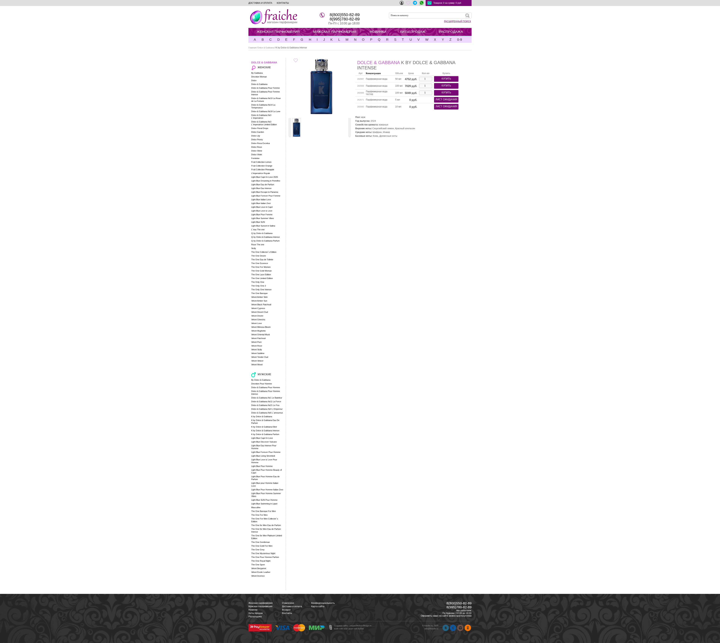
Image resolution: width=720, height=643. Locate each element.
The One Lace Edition (261, 274)
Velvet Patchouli (258, 338)
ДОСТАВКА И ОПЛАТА (260, 3)
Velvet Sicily (256, 349)
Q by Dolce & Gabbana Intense (265, 237)
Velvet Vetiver (257, 361)
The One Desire (258, 256)
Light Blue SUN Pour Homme (264, 500)
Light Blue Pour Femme (261, 214)
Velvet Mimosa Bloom (261, 327)
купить (446, 78)
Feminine (255, 158)
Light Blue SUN (258, 222)
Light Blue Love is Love (261, 211)
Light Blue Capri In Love (262, 438)
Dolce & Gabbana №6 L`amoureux (267, 413)
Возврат (286, 609)
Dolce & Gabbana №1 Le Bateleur (266, 398)
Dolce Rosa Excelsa (260, 143)
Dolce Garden (257, 132)
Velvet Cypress (258, 308)
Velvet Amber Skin (259, 297)
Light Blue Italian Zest (261, 203)
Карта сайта (317, 606)
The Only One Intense (261, 289)
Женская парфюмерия (260, 603)
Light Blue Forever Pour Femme (265, 196)
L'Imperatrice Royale (260, 173)
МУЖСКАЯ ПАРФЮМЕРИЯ (334, 32)
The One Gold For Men (261, 546)
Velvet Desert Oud (259, 312)
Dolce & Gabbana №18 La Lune (265, 111)
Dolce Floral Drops (259, 128)
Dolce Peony (257, 139)
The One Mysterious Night (263, 553)
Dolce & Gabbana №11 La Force (266, 401)
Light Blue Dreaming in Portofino (265, 181)
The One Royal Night (260, 561)
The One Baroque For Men (263, 511)
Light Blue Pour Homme (262, 466)
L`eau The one (258, 229)
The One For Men (259, 515)
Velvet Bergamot (258, 568)
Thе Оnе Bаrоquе (259, 293)
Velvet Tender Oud (259, 357)
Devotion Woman (259, 77)
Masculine (255, 507)
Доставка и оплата (292, 606)
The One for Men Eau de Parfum (266, 525)
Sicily (253, 248)
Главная (252, 48)
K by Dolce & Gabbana (261, 416)
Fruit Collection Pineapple (262, 169)
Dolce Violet (256, 154)
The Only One (257, 282)
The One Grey (258, 549)
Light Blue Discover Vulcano (264, 442)
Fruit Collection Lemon (261, 162)
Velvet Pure (256, 342)
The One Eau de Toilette (262, 259)
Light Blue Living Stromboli (263, 456)
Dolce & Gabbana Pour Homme (265, 387)
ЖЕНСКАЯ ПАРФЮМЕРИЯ (278, 32)
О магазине (288, 603)
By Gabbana (257, 73)
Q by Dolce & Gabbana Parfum (265, 241)
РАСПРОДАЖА (451, 32)
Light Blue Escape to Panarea (264, 192)
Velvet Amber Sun (259, 301)
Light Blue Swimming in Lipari (264, 504)
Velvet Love (256, 323)
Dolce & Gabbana (266, 48)
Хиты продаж (255, 613)
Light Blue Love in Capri (262, 207)
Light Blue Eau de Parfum (262, 184)
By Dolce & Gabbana (260, 380)
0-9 (459, 39)
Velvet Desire (257, 316)
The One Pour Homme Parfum (265, 557)
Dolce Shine (256, 151)
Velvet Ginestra (258, 319)
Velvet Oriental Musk (260, 334)
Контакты (287, 613)
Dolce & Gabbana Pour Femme (265, 88)
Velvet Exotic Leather (260, 572)
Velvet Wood (256, 364)
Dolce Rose (256, 147)
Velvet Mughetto (258, 331)
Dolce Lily (255, 136)
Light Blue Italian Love (261, 199)
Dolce (253, 80)
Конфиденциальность (323, 603)
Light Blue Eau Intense (261, 188)
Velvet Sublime (257, 353)
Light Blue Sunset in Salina (263, 226)
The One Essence (259, 263)
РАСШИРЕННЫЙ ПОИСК (457, 21)
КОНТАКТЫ (283, 3)
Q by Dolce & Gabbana (261, 233)
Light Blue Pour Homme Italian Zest (267, 489)
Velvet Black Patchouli (261, 304)
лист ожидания (446, 99)
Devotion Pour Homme (261, 384)
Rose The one (257, 244)
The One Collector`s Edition (263, 252)
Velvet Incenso (258, 576)
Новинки (252, 609)
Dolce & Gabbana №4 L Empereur (267, 409)
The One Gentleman (260, 542)
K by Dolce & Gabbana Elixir (264, 427)
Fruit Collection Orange (261, 166)
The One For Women (261, 267)
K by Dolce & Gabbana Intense (265, 430)
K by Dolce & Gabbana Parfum (265, 434)
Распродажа (255, 616)
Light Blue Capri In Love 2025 (264, 177)
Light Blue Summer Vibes (262, 218)
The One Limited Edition (262, 278)
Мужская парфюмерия (260, 606)
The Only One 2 (258, 286)
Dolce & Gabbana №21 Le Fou (265, 405)
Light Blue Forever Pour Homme (265, 452)
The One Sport (258, 564)
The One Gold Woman (261, 271)
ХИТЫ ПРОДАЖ (412, 32)
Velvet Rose (256, 346)
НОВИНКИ (378, 32)
